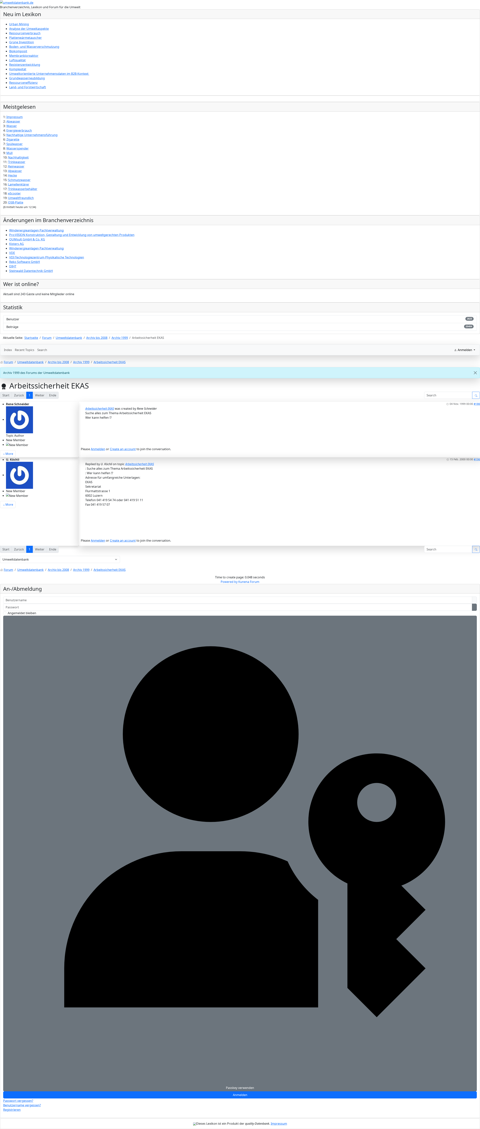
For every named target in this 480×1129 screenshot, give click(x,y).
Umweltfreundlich (21, 198)
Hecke (12, 175)
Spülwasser (14, 144)
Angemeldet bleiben (22, 613)
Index (8, 350)
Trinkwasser (16, 162)
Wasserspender (17, 148)
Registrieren (12, 1110)
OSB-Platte (15, 202)
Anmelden (98, 449)
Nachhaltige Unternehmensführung (32, 135)
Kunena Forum (248, 582)
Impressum (14, 117)
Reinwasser (16, 166)
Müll (9, 153)
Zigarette (12, 139)
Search (42, 350)
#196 (477, 459)
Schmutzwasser (19, 180)
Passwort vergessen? (18, 1101)
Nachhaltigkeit (18, 157)
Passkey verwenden (240, 1088)
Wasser (11, 126)
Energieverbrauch (19, 130)
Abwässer (15, 171)
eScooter (14, 193)
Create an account (123, 449)
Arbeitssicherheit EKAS (99, 409)
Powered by (229, 582)
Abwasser (13, 121)
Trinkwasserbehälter (22, 189)
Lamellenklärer (18, 184)
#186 (477, 404)
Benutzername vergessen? (22, 1105)
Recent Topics (24, 350)
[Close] (475, 373)
